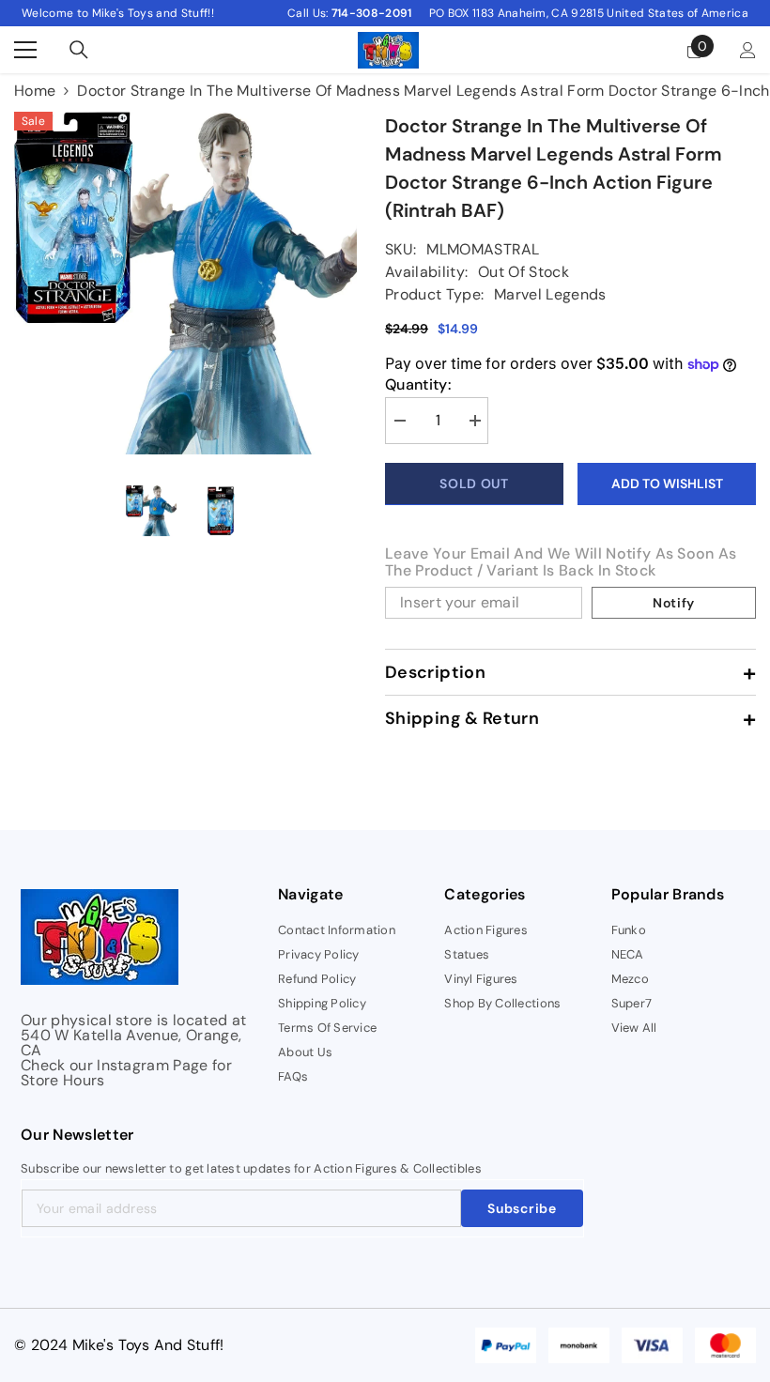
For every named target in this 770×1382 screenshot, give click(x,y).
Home (34, 91)
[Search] (79, 49)
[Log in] (748, 50)
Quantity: (418, 384)
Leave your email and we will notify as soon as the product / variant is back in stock (561, 562)
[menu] (25, 49)
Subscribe (521, 1208)
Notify (674, 602)
